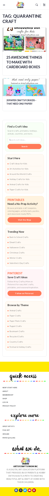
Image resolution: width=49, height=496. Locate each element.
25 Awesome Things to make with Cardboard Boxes (24, 62)
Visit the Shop (24, 220)
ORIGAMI (6, 434)
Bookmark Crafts (17, 331)
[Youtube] (29, 490)
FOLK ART (6, 430)
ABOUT (5, 391)
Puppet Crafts (16, 326)
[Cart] (44, 5)
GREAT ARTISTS (8, 426)
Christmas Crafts (17, 252)
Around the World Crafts (21, 174)
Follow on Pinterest (24, 293)
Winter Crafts (16, 258)
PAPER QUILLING (9, 438)
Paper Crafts (15, 316)
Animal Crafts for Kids (19, 184)
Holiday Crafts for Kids (20, 179)
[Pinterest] (34, 490)
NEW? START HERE (10, 388)
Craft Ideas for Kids (18, 163)
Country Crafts (16, 342)
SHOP (5, 399)
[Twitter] (25, 490)
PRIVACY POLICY (9, 406)
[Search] (37, 5)
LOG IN (5, 402)
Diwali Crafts (15, 242)
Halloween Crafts (17, 247)
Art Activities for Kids (19, 169)
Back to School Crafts (19, 237)
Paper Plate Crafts (18, 321)
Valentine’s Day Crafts (19, 263)
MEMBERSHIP (8, 395)
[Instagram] (21, 490)
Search (24, 146)
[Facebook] (16, 490)
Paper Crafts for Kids (19, 189)
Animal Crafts (15, 310)
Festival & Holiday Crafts (20, 347)
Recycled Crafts (17, 336)
